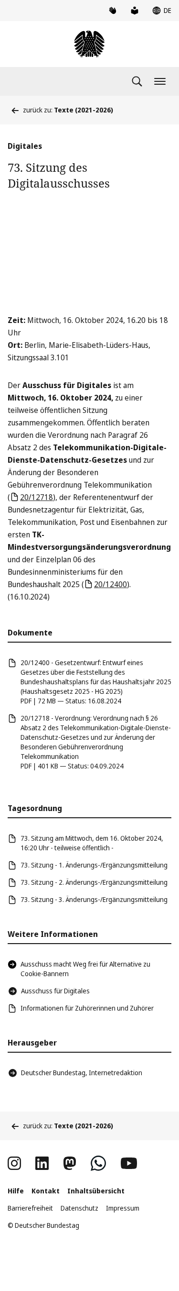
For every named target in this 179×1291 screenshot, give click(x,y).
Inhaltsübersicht (96, 1190)
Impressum (122, 1208)
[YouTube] (128, 1163)
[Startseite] (89, 44)
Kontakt (46, 1190)
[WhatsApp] (98, 1163)
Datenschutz (79, 1208)
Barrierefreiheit (30, 1208)
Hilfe (16, 1190)
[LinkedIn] (42, 1163)
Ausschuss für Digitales (55, 990)
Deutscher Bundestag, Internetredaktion (81, 1072)
